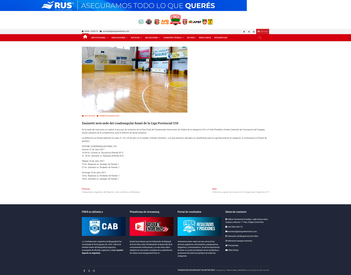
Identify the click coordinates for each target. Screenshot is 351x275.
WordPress (242, 270)
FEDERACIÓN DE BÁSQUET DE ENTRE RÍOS (196, 270)
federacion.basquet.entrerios (239, 241)
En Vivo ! (191, 38)
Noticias (135, 38)
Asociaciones (118, 38)
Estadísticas (220, 38)
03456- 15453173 (91, 31)
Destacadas (90, 116)
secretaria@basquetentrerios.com (115, 31)
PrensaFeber (233, 245)
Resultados (205, 38)
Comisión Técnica (173, 38)
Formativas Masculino (109, 116)
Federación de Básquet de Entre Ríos (242, 236)
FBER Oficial (233, 250)
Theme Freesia (231, 270)
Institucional (98, 38)
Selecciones (151, 38)
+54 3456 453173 (235, 227)
